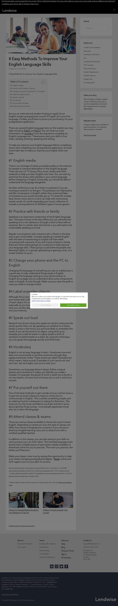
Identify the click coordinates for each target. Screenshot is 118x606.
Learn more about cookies (41, 301)
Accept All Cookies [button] (73, 305)
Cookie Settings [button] (45, 305)
